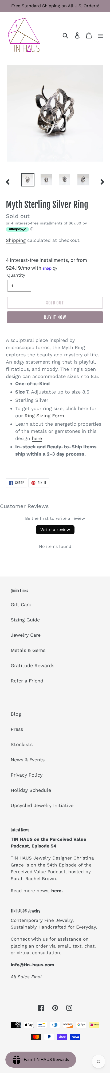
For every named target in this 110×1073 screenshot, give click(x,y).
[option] (28, 180)
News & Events (28, 759)
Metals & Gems (28, 650)
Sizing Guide (25, 620)
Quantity (16, 275)
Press (17, 729)
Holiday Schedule (31, 790)
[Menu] (101, 35)
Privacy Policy (26, 775)
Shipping (16, 240)
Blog (16, 714)
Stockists (22, 744)
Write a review (55, 529)
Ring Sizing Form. (45, 415)
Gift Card (21, 604)
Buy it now (55, 317)
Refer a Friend (27, 680)
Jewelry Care (26, 635)
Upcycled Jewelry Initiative (42, 805)
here (37, 438)
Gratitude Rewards (32, 665)
